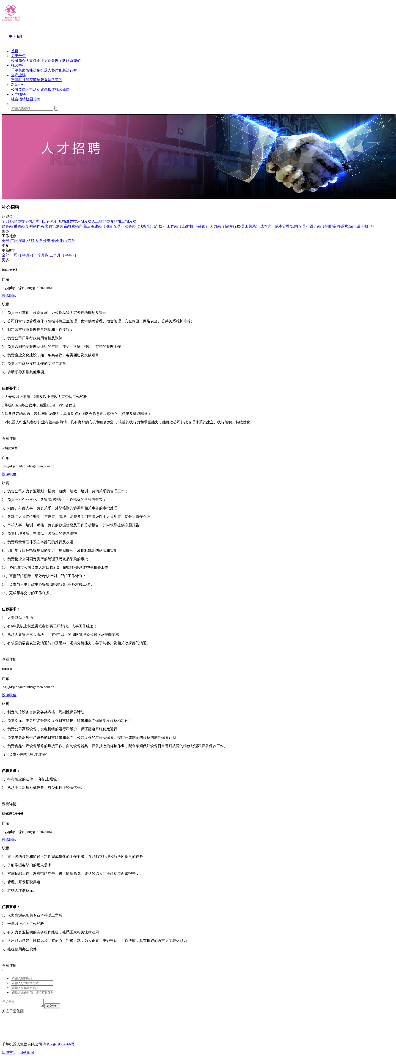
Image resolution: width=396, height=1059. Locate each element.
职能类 (15, 221)
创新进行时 (68, 70)
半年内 (70, 255)
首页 (14, 51)
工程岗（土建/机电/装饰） (188, 226)
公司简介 (18, 61)
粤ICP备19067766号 (58, 1044)
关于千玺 (18, 56)
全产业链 (18, 75)
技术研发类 (82, 221)
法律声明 (9, 1053)
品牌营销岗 (73, 226)
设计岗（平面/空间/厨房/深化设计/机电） (343, 226)
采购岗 (20, 226)
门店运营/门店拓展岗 (56, 221)
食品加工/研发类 (123, 221)
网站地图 (26, 1053)
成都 (31, 241)
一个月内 (42, 255)
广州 (14, 241)
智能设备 (33, 70)
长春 (47, 241)
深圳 (22, 241)
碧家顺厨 (33, 80)
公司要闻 (18, 89)
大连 (39, 241)
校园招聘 (33, 99)
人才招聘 (18, 94)
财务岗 (8, 226)
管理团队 (58, 61)
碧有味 (45, 80)
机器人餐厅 (49, 70)
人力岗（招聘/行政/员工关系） (235, 226)
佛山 (64, 241)
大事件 (31, 61)
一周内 (16, 255)
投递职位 (9, 296)
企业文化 (44, 61)
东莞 (71, 241)
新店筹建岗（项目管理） (104, 226)
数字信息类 (30, 221)
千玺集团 (18, 70)
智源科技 (18, 80)
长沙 (55, 241)
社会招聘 (18, 99)
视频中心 (18, 65)
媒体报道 (47, 89)
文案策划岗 (54, 226)
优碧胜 (56, 80)
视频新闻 (62, 89)
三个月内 (57, 255)
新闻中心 (18, 85)
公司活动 (33, 89)
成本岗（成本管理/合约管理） (285, 226)
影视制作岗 (35, 226)
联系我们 (73, 61)
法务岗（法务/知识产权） (146, 226)
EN (19, 36)
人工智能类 (101, 221)
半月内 (28, 255)
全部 (5, 221)
